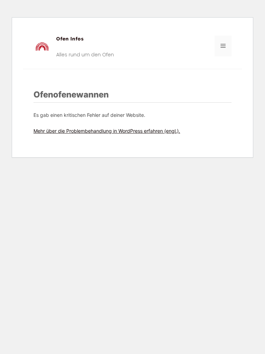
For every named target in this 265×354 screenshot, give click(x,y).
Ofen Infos (70, 38)
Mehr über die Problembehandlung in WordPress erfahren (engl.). (106, 131)
